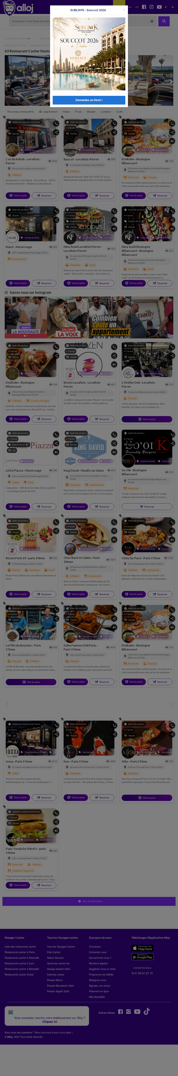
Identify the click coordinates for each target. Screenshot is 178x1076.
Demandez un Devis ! (89, 100)
